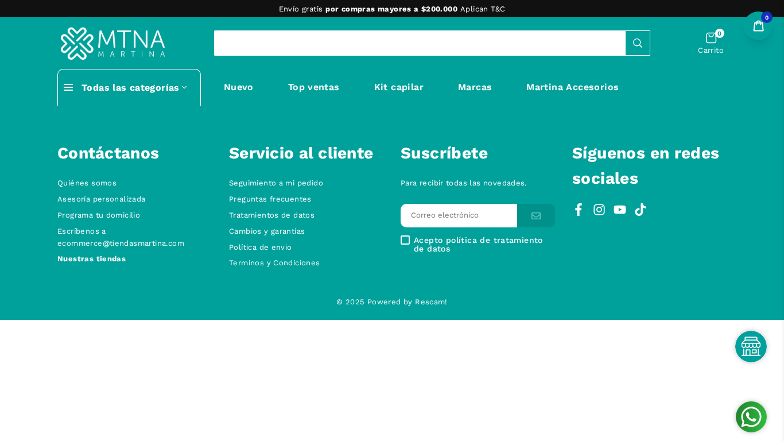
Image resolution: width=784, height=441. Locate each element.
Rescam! (431, 301)
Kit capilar (399, 87)
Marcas (475, 87)
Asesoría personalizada (101, 199)
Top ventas (314, 87)
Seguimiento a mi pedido (276, 183)
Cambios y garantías (267, 231)
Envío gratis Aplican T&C (392, 9)
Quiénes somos (87, 183)
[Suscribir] (536, 215)
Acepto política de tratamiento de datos (478, 244)
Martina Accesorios (572, 87)
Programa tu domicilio (98, 215)
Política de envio (260, 247)
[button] (710, 43)
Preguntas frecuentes (270, 199)
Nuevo (239, 87)
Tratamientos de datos (272, 215)
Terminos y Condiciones (274, 262)
